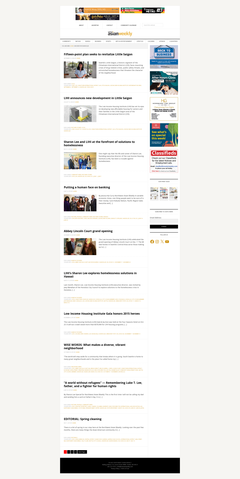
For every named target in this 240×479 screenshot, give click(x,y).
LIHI (100, 85)
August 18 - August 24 (81, 129)
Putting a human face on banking (87, 187)
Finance (106, 217)
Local (73, 84)
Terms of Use (125, 468)
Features (73, 217)
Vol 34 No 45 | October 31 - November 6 (106, 372)
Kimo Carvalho (77, 301)
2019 (73, 176)
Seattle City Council (95, 441)
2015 (73, 334)
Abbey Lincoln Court (81, 262)
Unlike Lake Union (89, 372)
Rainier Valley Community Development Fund (124, 370)
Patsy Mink (82, 408)
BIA (89, 368)
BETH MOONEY (79, 218)
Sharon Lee (83, 87)
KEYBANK (95, 218)
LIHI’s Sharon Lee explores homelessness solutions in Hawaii (100, 274)
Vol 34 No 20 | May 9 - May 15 (126, 441)
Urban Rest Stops (121, 301)
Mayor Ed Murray (93, 262)
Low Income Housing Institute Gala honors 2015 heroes (102, 313)
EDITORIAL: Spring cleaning (82, 419)
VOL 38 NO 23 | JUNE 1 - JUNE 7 (93, 176)
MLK (65, 441)
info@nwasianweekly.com (125, 466)
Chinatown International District (88, 85)
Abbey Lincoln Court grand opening (88, 231)
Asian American (79, 439)
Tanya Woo (90, 87)
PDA (110, 370)
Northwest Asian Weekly (120, 34)
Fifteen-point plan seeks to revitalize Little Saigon (99, 54)
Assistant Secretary (81, 406)
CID (76, 85)
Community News (76, 174)
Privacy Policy (115, 468)
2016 (73, 262)
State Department (112, 408)
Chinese (94, 406)
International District (128, 439)
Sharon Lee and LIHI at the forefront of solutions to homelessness (99, 143)
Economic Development (71, 370)
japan (142, 408)
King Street (138, 439)
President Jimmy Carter (92, 408)
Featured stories (76, 127)
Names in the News (76, 260)
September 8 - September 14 (71, 87)
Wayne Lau (122, 372)
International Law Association (130, 406)
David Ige (85, 299)
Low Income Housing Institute (119, 85)
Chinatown (78, 299)
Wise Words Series (76, 367)
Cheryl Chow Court (115, 368)
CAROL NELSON (88, 218)
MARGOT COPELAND (116, 218)
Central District (89, 439)
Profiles (79, 217)
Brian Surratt (95, 368)
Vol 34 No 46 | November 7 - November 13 (128, 334)
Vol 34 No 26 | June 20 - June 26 (131, 408)
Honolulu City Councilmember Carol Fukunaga (110, 299)
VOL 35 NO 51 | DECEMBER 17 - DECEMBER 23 (118, 262)
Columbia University (102, 406)
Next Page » (82, 452)
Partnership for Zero (135, 85)
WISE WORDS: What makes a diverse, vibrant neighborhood (94, 346)
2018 (73, 218)
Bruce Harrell (104, 368)
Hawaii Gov (92, 299)
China (89, 406)
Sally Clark (85, 441)
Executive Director (100, 370)
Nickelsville (95, 334)
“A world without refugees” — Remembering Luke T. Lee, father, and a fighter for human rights (103, 384)
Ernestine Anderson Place (86, 370)
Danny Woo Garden (101, 439)
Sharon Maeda (113, 441)
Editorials (74, 437)
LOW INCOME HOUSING (104, 218)
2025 (73, 85)
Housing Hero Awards (81, 334)
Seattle (106, 301)
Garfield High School (114, 439)
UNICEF (120, 408)
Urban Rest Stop (111, 334)
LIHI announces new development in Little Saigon (98, 98)
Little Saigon (105, 85)
